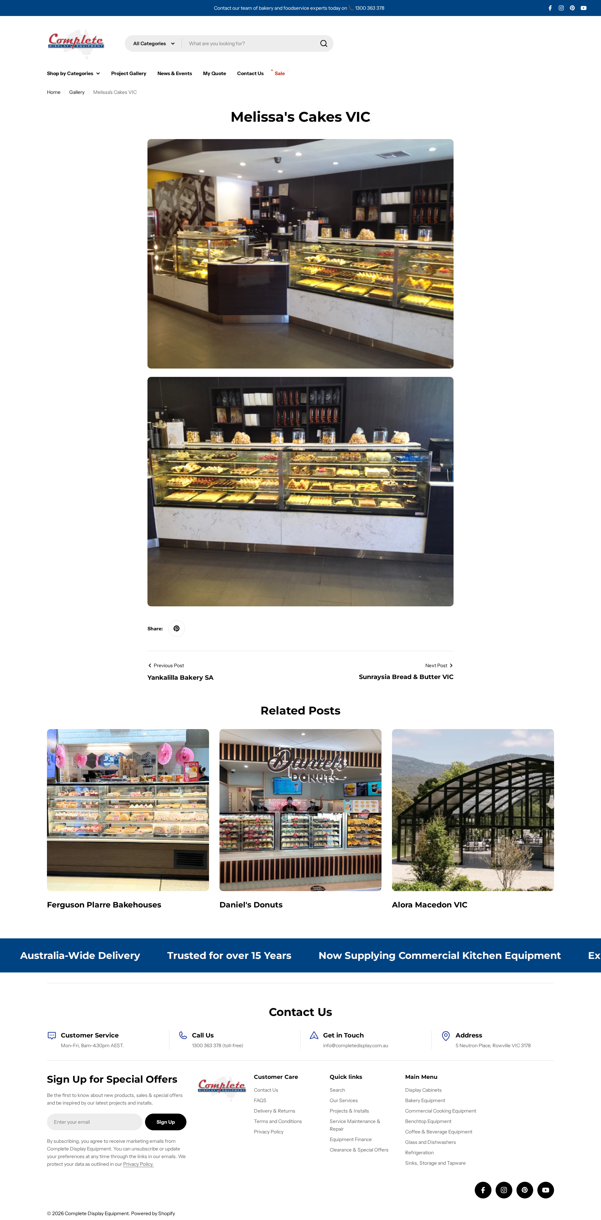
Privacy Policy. (138, 1164)
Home (54, 92)
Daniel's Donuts (251, 905)
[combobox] (229, 43)
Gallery (77, 92)
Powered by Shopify (153, 1213)
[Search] (324, 43)
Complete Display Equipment (97, 1213)
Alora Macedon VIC (429, 905)
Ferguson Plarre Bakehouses (104, 905)
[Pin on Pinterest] (176, 628)
